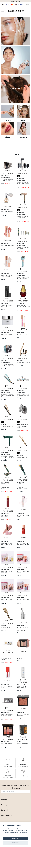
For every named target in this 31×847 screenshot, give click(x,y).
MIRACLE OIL (20, 303)
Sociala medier (6, 815)
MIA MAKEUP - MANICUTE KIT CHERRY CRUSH (7, 600)
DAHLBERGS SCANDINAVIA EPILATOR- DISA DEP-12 (23, 278)
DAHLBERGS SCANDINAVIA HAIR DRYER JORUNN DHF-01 (7, 457)
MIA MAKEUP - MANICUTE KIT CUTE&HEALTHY (7, 572)
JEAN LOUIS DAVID (22, 424)
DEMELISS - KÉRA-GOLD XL (7, 426)
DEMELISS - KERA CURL (22, 457)
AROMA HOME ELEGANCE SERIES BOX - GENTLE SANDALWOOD (7, 716)
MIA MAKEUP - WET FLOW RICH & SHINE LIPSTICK (6, 544)
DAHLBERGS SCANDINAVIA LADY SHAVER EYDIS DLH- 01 (7, 365)
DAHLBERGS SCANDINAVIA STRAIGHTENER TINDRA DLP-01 (7, 395)
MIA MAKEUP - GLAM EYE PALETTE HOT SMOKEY (6, 744)
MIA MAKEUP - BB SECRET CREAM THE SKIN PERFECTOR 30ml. (22, 629)
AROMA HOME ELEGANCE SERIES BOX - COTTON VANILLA (7, 658)
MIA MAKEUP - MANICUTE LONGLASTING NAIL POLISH (23, 544)
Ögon (23, 120)
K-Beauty (23, 137)
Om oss (4, 800)
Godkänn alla (15, 838)
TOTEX (19, 741)
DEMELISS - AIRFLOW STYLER (23, 362)
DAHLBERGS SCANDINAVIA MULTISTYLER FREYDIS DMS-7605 (23, 183)
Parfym (8, 120)
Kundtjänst (5, 805)
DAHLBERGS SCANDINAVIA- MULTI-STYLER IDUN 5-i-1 (23, 248)
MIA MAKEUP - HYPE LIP (22, 334)
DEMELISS (20, 360)
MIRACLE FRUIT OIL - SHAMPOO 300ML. (5, 516)
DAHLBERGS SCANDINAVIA (5, 176)
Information (5, 810)
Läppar (7, 137)
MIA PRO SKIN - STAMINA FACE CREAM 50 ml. (6, 335)
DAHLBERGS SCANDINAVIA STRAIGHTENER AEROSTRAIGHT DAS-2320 (23, 487)
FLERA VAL (7, 206)
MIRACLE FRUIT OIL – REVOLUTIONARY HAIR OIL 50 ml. (23, 306)
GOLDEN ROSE (5, 684)
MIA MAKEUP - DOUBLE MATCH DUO (22, 658)
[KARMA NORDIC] (16, 10)
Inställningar (15, 842)
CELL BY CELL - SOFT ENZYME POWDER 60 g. (22, 687)
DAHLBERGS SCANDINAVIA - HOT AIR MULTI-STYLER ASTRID (7, 487)
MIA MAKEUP (5, 209)
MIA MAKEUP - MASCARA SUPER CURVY (6, 306)
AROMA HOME (5, 655)
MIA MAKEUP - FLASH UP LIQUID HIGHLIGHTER (6, 276)
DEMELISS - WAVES (5, 627)
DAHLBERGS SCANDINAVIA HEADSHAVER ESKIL (7, 180)
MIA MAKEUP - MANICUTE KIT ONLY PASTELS (23, 600)
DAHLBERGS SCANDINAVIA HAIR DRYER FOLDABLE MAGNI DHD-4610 (23, 218)
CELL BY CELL (21, 684)
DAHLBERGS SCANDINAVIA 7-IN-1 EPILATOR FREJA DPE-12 (23, 395)
